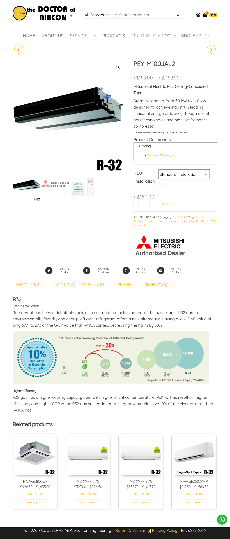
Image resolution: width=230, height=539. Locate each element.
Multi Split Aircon (153, 35)
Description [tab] (28, 284)
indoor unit (170, 221)
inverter (182, 221)
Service (78, 35)
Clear (162, 184)
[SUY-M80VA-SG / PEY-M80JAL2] (18, 49)
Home (29, 35)
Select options (35, 502)
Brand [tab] (124, 284)
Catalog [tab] (145, 146)
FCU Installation (145, 177)
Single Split (193, 35)
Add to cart (167, 203)
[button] (118, 67)
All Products (109, 35)
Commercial (141, 221)
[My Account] (198, 14)
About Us (52, 35)
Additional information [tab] (79, 284)
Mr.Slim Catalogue (161, 155)
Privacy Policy (164, 530)
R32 (213, 221)
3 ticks (199, 217)
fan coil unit (156, 221)
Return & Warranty (132, 530)
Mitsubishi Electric (198, 221)
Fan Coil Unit (180, 217)
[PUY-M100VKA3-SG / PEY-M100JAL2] (211, 49)
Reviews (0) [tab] (155, 284)
